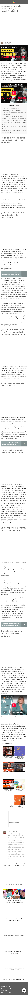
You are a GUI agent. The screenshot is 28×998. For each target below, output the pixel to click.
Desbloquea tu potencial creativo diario (14, 120)
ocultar (18, 105)
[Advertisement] (14, 27)
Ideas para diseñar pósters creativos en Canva (20, 865)
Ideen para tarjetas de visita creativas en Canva (7, 865)
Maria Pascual (8, 42)
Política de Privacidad (6, 988)
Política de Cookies (6, 992)
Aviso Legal (4, 990)
